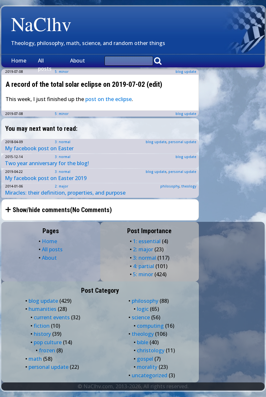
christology (150, 350)
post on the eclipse (108, 99)
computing (150, 325)
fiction (42, 325)
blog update (185, 71)
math (35, 358)
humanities (42, 308)
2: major (61, 186)
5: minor (61, 113)
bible (142, 342)
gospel (145, 358)
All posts (45, 65)
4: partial (143, 266)
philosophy (169, 186)
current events (52, 317)
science (141, 317)
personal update (182, 142)
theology (188, 186)
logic (143, 308)
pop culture (48, 342)
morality (147, 366)
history (42, 333)
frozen (47, 350)
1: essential (147, 241)
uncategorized (149, 375)
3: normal (62, 142)
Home (18, 60)
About (77, 60)
